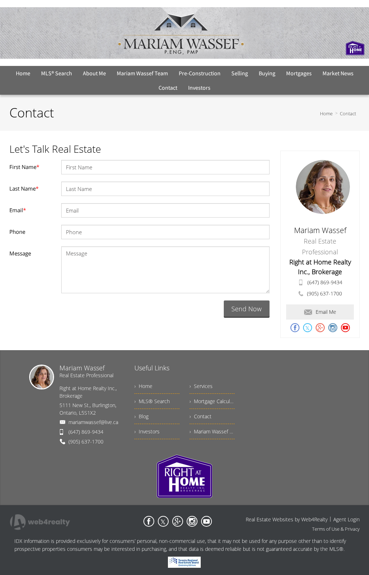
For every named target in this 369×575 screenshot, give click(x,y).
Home (326, 113)
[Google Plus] (177, 521)
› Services (201, 386)
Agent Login (346, 519)
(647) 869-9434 (324, 282)
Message (20, 253)
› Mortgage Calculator (212, 401)
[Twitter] (163, 521)
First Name (24, 166)
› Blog (141, 416)
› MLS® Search (152, 401)
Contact (348, 113)
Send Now (246, 308)
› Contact (201, 416)
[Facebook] (148, 521)
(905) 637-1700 (324, 293)
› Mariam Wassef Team (212, 431)
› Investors (147, 431)
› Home (143, 386)
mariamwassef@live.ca (93, 422)
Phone (17, 231)
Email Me (326, 311)
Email (17, 210)
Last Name (24, 188)
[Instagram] (192, 521)
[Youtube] (206, 521)
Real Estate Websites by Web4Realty (287, 519)
